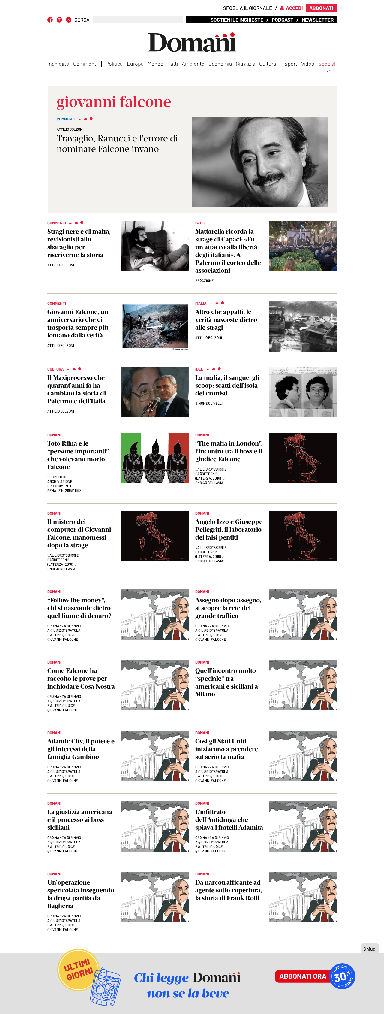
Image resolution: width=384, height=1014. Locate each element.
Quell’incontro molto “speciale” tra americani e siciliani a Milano (226, 682)
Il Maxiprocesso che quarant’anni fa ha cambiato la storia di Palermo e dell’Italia (76, 389)
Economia (220, 63)
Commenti (85, 63)
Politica (114, 63)
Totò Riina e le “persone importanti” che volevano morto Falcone (78, 455)
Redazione (204, 280)
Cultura (267, 63)
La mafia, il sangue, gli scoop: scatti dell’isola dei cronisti (227, 385)
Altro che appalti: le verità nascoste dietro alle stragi (226, 319)
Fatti (172, 63)
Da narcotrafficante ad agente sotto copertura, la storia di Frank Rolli (228, 890)
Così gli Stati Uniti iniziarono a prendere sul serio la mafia (226, 749)
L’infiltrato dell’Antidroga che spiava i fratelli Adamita (229, 819)
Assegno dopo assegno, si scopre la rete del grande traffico (228, 607)
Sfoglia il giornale (247, 8)
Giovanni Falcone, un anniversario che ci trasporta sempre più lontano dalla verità (77, 323)
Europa (135, 63)
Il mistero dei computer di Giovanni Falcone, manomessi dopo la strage (79, 533)
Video (307, 63)
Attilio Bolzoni (70, 129)
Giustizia (245, 63)
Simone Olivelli (209, 403)
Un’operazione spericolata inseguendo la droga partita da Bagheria (80, 894)
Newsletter (318, 20)
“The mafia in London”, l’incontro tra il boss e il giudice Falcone (228, 451)
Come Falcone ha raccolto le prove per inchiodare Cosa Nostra (81, 678)
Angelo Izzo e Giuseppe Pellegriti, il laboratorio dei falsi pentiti (228, 529)
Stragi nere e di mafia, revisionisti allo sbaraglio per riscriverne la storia (79, 243)
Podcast (282, 20)
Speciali (327, 64)
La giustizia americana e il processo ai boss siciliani (79, 819)
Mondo (156, 63)
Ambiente (193, 63)
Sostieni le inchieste (237, 20)
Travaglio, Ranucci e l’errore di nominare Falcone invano (117, 143)
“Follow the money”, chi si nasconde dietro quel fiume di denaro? (79, 607)
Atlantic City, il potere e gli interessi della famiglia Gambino (81, 749)
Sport (290, 63)
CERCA (82, 20)
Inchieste (58, 63)
